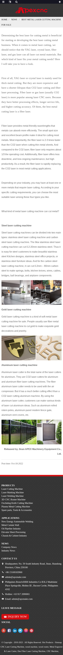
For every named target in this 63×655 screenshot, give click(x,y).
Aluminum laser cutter (12, 372)
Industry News (8, 550)
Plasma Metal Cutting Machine (15, 506)
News (14, 20)
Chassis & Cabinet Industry (14, 535)
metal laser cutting (41, 44)
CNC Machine (52, 651)
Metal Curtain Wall (10, 525)
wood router (43, 647)
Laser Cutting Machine (12, 489)
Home (4, 20)
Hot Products (47, 642)
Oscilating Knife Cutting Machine (17, 503)
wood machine (31, 647)
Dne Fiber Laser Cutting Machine (31, 651)
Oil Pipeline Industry (11, 528)
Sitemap (58, 642)
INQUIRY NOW (17, 616)
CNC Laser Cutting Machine (12, 647)
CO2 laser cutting (41, 87)
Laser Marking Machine (12, 492)
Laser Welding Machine (12, 496)
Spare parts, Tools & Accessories (16, 510)
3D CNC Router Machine (13, 499)
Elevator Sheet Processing (13, 532)
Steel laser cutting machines (16, 232)
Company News (9, 547)
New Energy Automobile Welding (17, 521)
